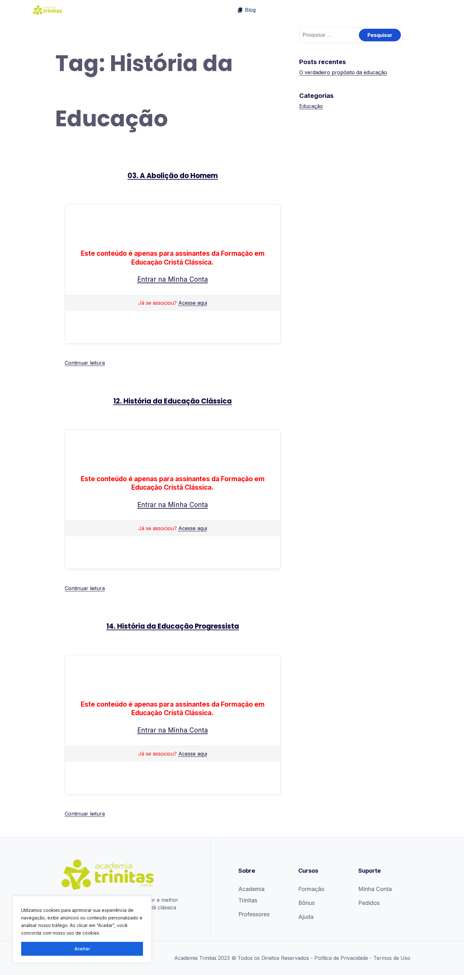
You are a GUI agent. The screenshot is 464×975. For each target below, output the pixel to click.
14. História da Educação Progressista (172, 626)
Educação (311, 106)
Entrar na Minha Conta (172, 279)
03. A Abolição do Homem (173, 176)
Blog (250, 10)
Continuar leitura (85, 363)
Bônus (306, 903)
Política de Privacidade (341, 958)
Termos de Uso (391, 958)
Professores (254, 914)
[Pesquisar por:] (350, 35)
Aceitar (82, 948)
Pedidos (369, 903)
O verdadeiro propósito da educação (343, 72)
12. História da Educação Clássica (172, 401)
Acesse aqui (192, 303)
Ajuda (305, 916)
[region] (82, 929)
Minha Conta (375, 889)
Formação (311, 889)
